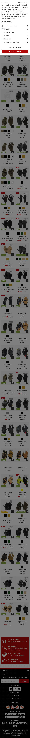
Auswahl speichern (15, 48)
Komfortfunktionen (9, 32)
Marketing (7, 36)
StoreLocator (7, 39)
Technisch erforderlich (10, 26)
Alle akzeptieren (15, 52)
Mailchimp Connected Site (11, 42)
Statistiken (7, 29)
